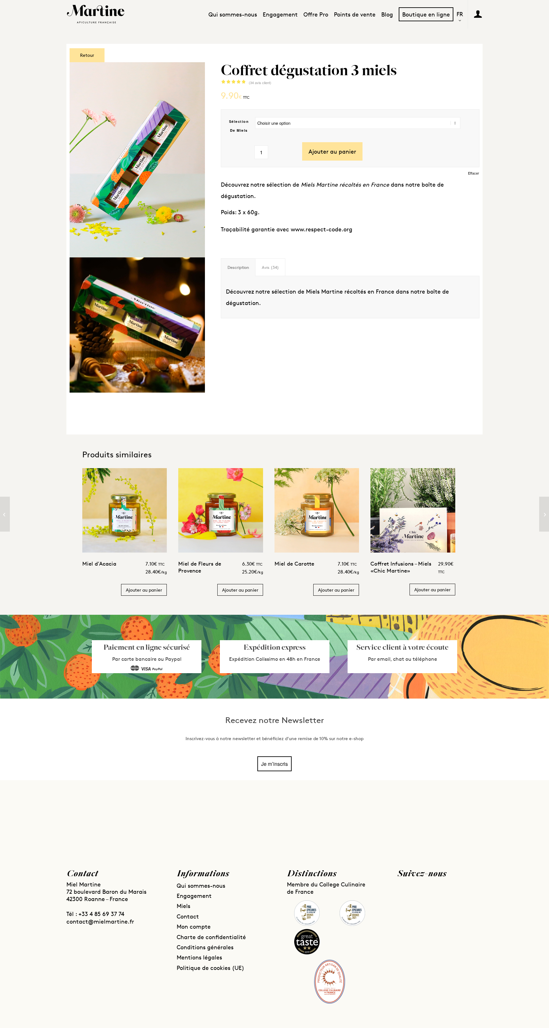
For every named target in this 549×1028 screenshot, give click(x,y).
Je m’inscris (274, 763)
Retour (87, 55)
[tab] (238, 267)
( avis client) (260, 82)
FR (460, 14)
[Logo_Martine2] (95, 14)
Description (238, 267)
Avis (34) (270, 267)
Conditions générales (205, 947)
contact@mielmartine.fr (100, 921)
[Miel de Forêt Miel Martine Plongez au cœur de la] (327, 817)
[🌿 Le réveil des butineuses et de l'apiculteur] (117, 817)
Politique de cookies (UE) (210, 967)
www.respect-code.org (321, 229)
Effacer (473, 173)
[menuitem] (233, 14)
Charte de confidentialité (211, 936)
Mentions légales (199, 957)
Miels (183, 905)
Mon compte (194, 926)
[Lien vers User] (478, 14)
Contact (188, 916)
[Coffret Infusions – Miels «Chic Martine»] (544, 514)
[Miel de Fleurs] (5, 514)
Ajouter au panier (332, 151)
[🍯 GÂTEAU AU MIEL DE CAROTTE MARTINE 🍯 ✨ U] (222, 817)
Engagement (194, 895)
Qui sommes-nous (201, 885)
